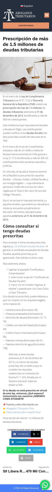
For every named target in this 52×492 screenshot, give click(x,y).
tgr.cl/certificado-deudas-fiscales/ (28, 246)
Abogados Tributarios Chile (20, 408)
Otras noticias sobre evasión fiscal (23, 412)
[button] (46, 15)
